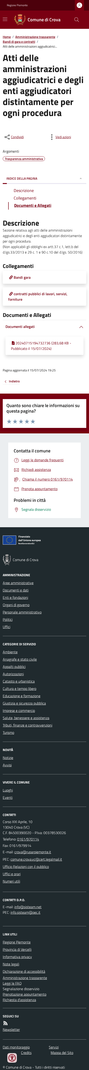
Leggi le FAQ (12, 983)
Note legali (11, 964)
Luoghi (8, 790)
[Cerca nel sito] (75, 19)
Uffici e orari (12, 874)
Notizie (8, 757)
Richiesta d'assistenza (19, 999)
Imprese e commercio (19, 710)
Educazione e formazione (21, 696)
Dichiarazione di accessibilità (24, 971)
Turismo (8, 732)
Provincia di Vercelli (17, 949)
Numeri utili (11, 881)
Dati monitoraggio (16, 1047)
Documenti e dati (16, 590)
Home (7, 36)
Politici (8, 619)
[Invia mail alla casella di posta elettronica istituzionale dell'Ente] (32, 852)
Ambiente (10, 652)
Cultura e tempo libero (19, 688)
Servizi (54, 1047)
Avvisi (7, 765)
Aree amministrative (18, 583)
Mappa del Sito (62, 1052)
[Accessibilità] (12, 1058)
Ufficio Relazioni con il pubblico (26, 866)
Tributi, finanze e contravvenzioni (27, 725)
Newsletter (11, 1029)
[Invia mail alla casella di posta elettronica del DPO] (28, 907)
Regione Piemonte (17, 5)
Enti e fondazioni (15, 597)
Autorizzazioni (13, 674)
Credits (26, 1052)
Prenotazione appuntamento (24, 994)
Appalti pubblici (14, 666)
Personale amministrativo (22, 612)
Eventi (8, 797)
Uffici (6, 627)
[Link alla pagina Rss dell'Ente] (5, 1023)
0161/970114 (28, 839)
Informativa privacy (17, 956)
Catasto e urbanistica (19, 681)
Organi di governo (16, 605)
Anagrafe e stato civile (20, 659)
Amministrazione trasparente (35, 36)
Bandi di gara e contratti (19, 41)
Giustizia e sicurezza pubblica (24, 703)
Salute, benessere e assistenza (26, 718)
